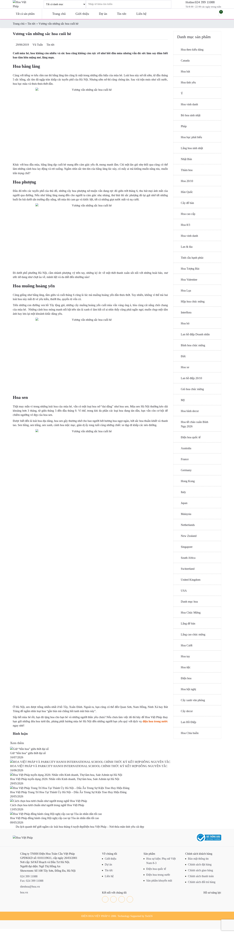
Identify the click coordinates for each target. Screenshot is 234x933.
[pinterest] (130, 899)
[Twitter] (113, 899)
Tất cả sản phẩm (25, 13)
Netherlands (188, 524)
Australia (186, 448)
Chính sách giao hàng (200, 870)
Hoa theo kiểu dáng (192, 49)
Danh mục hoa (189, 601)
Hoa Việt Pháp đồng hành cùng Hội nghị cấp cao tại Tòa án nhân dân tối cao (54, 818)
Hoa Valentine (189, 279)
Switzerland (188, 568)
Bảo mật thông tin (198, 858)
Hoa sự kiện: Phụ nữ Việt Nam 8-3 (161, 861)
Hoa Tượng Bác (190, 268)
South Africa (188, 557)
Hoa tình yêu (188, 82)
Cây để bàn (187, 202)
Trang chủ (59, 14)
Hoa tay (185, 656)
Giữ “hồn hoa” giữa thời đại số (28, 753)
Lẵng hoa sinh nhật (192, 148)
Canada (185, 60)
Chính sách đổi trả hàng (201, 882)
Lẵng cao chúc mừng (193, 634)
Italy (183, 492)
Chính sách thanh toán (201, 876)
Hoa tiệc (185, 667)
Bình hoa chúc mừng (193, 345)
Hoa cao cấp (188, 213)
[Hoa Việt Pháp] (22, 4)
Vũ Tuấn (38, 44)
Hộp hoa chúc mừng (193, 301)
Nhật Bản (186, 159)
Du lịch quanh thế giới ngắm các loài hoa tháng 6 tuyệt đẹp (49, 826)
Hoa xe (185, 367)
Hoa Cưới (186, 645)
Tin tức (122, 14)
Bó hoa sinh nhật (190, 115)
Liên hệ (141, 14)
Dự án (103, 14)
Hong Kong (188, 481)
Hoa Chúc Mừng (191, 612)
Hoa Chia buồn (190, 733)
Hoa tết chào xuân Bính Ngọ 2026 (194, 424)
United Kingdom (190, 579)
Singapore (187, 546)
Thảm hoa (187, 170)
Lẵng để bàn (188, 623)
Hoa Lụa (186, 290)
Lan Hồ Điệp (188, 722)
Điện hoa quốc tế (191, 437)
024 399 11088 (205, 2)
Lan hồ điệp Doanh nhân (195, 334)
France (185, 459)
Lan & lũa (187, 246)
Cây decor (187, 711)
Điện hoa (186, 678)
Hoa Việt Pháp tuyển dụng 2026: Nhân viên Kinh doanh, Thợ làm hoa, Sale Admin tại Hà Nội (64, 779)
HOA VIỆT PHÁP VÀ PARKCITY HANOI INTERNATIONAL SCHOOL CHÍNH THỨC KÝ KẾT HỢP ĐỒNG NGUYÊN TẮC (88, 766)
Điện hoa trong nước (158, 874)
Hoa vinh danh (189, 104)
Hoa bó (185, 323)
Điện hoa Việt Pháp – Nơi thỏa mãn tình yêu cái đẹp (114, 826)
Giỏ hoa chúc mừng (192, 389)
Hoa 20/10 (187, 181)
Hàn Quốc (187, 192)
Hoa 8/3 (185, 224)
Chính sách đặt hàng (200, 864)
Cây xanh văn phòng (193, 700)
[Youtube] (121, 899)
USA (184, 590)
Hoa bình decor (190, 411)
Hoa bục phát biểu (191, 137)
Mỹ (183, 400)
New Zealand (189, 535)
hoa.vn (24, 892)
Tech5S (149, 916)
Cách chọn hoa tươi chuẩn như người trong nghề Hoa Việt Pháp (47, 805)
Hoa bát (185, 71)
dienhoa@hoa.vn (30, 886)
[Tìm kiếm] (163, 4)
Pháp (184, 126)
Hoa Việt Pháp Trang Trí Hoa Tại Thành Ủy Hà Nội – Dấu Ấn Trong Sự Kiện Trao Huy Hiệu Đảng (68, 792)
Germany (186, 470)
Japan (184, 503)
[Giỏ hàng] (220, 14)
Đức (183, 356)
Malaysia (186, 514)
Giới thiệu (82, 14)
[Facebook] (105, 899)
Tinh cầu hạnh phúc (192, 257)
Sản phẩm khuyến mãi (159, 880)
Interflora (186, 312)
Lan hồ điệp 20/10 (191, 378)
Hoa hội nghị (188, 689)
